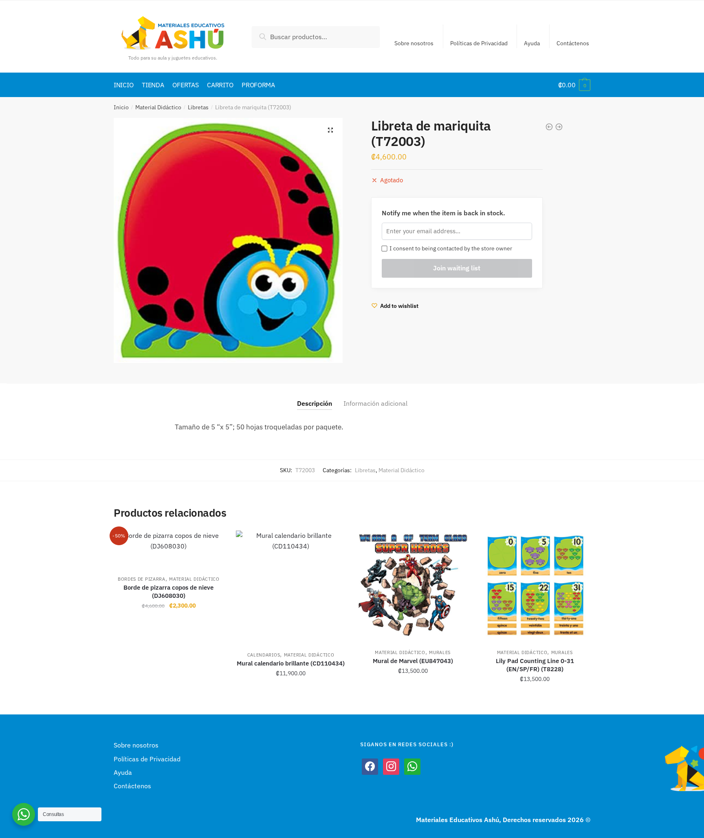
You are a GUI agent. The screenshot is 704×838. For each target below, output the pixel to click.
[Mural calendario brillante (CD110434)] (291, 587)
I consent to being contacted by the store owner (449, 248)
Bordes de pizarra (141, 579)
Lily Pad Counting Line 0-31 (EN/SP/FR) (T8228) (535, 665)
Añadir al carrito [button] (168, 697)
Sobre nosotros (413, 43)
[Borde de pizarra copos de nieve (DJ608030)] (169, 549)
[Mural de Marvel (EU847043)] (413, 586)
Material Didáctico (158, 107)
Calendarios (263, 655)
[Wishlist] (211, 543)
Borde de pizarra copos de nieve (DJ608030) (168, 591)
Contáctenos (573, 43)
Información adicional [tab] (375, 403)
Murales (440, 652)
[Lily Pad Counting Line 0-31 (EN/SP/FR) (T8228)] (535, 586)
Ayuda (532, 43)
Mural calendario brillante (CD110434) (291, 663)
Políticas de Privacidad (479, 43)
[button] (330, 130)
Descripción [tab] (314, 403)
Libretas (198, 107)
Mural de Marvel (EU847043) (413, 661)
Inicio (121, 107)
